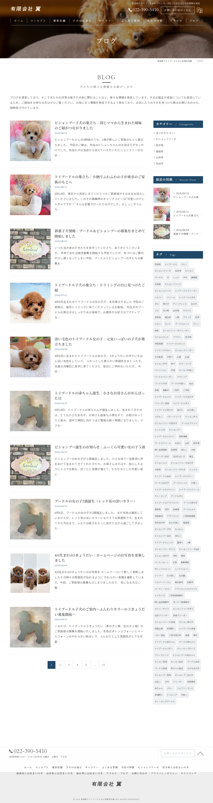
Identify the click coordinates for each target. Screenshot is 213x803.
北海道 (158, 284)
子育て (170, 356)
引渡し (194, 482)
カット (168, 323)
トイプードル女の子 (184, 396)
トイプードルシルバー (165, 436)
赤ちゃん (159, 688)
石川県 (166, 310)
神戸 (173, 363)
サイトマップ (189, 773)
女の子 (194, 303)
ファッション (161, 370)
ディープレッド (180, 303)
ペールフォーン (162, 562)
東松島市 (179, 582)
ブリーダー (178, 681)
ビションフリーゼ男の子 (166, 423)
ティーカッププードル (165, 701)
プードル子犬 (161, 383)
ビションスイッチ (163, 290)
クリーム (171, 297)
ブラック (187, 317)
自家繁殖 (191, 681)
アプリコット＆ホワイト (186, 588)
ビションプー (175, 429)
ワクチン (177, 336)
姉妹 (157, 330)
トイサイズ (160, 595)
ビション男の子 (186, 622)
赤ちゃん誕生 (177, 668)
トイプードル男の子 (164, 409)
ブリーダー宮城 (162, 403)
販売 (183, 555)
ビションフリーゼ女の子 (182, 462)
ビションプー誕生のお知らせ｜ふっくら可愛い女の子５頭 (100, 447)
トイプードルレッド (164, 542)
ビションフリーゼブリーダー (176, 330)
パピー (170, 688)
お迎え (178, 443)
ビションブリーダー (184, 350)
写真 (173, 370)
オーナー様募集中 (181, 602)
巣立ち (180, 409)
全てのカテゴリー (166, 133)
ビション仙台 (177, 661)
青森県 (158, 509)
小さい (158, 323)
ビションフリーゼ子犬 (175, 469)
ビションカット (162, 336)
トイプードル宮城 (187, 628)
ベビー (184, 264)
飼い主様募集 (161, 449)
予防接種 (159, 343)
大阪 (193, 449)
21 (103, 664)
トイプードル (171, 264)
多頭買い (171, 628)
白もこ (184, 449)
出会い (158, 681)
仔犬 (167, 681)
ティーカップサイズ (186, 648)
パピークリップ (174, 416)
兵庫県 (176, 509)
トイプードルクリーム (189, 489)
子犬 (185, 277)
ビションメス (161, 462)
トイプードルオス (181, 403)
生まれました (179, 456)
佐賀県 (174, 449)
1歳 (188, 542)
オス (157, 303)
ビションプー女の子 (184, 674)
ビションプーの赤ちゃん (184, 655)
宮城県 (158, 264)
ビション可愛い (186, 370)
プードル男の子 (190, 502)
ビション (189, 270)
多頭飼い (159, 694)
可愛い (184, 694)
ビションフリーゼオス (183, 608)
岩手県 (160, 145)
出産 (187, 356)
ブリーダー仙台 (162, 456)
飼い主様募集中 (162, 602)
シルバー (159, 297)
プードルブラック (189, 423)
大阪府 (158, 469)
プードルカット (182, 323)
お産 (179, 356)
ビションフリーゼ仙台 (189, 549)
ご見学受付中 (175, 635)
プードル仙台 (193, 661)
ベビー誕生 (160, 635)
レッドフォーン (182, 568)
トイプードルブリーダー (186, 290)
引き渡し (171, 575)
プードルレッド (180, 482)
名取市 (190, 582)
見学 (167, 509)
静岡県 (194, 277)
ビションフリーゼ (166, 139)
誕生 (191, 456)
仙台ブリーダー (162, 615)
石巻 (175, 562)
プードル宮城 (161, 668)
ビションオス (191, 416)
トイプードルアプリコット (167, 502)
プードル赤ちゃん (187, 641)
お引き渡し (174, 522)
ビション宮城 (161, 661)
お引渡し (191, 409)
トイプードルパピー (164, 648)
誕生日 (168, 317)
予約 (175, 555)
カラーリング (185, 363)
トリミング (172, 694)
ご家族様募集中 (176, 595)
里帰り (180, 542)
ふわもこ (159, 416)
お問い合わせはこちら (177, 10)
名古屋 (182, 575)
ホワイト (187, 310)
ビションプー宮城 (163, 674)
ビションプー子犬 (163, 529)
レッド (176, 277)
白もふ (178, 535)
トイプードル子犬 (187, 297)
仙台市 (160, 163)
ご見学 (176, 390)
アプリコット (173, 515)
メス (157, 310)
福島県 (160, 151)
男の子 (166, 303)
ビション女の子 (162, 555)
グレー (196, 323)
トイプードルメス (163, 396)
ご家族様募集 (189, 515)
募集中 (166, 390)
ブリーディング (162, 655)
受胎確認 (159, 515)
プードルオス (177, 495)
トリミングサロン (163, 350)
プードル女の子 (162, 482)
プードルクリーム (163, 443)
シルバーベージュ (163, 582)
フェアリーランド (185, 688)
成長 (187, 635)
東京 (195, 635)
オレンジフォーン (163, 568)
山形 (187, 443)
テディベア (182, 376)
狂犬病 (188, 336)
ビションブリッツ (173, 284)
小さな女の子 (193, 668)
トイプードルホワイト (165, 489)
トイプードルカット (176, 343)
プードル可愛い (178, 383)
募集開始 (185, 562)
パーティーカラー (163, 588)
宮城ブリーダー (180, 615)
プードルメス (189, 509)
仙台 (191, 383)
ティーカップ (161, 495)
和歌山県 (159, 628)
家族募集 (183, 436)
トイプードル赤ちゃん (165, 641)
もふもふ (179, 529)
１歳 (177, 317)
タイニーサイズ (162, 608)
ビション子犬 (161, 363)
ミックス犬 (160, 429)
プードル (159, 277)
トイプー (159, 575)
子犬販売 (159, 356)
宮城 (157, 390)
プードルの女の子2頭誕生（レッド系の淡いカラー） (96, 501)
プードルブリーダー (164, 376)
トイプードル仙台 (163, 476)
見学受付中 (160, 522)
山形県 (160, 157)
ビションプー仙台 (163, 535)
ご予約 (186, 390)
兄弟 (197, 317)
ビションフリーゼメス (165, 549)
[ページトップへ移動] (200, 753)
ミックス (193, 469)
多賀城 (158, 317)
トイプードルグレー (184, 476)
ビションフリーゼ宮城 (165, 622)
